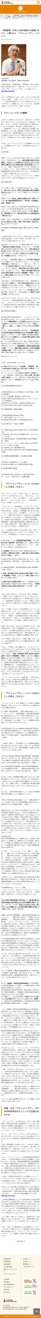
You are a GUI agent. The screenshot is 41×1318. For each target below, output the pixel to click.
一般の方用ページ (28, 1266)
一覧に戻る (19, 1241)
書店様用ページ (28, 1264)
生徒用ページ (27, 1261)
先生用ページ (27, 1259)
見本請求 (6, 1289)
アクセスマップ (8, 1287)
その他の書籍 (8, 1266)
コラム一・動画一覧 (8, 16)
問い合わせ (7, 1292)
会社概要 (6, 1279)
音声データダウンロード (10, 1270)
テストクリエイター (10, 1274)
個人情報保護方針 (9, 1284)
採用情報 (6, 1282)
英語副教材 (7, 1261)
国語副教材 (7, 1264)
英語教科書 (7, 1259)
